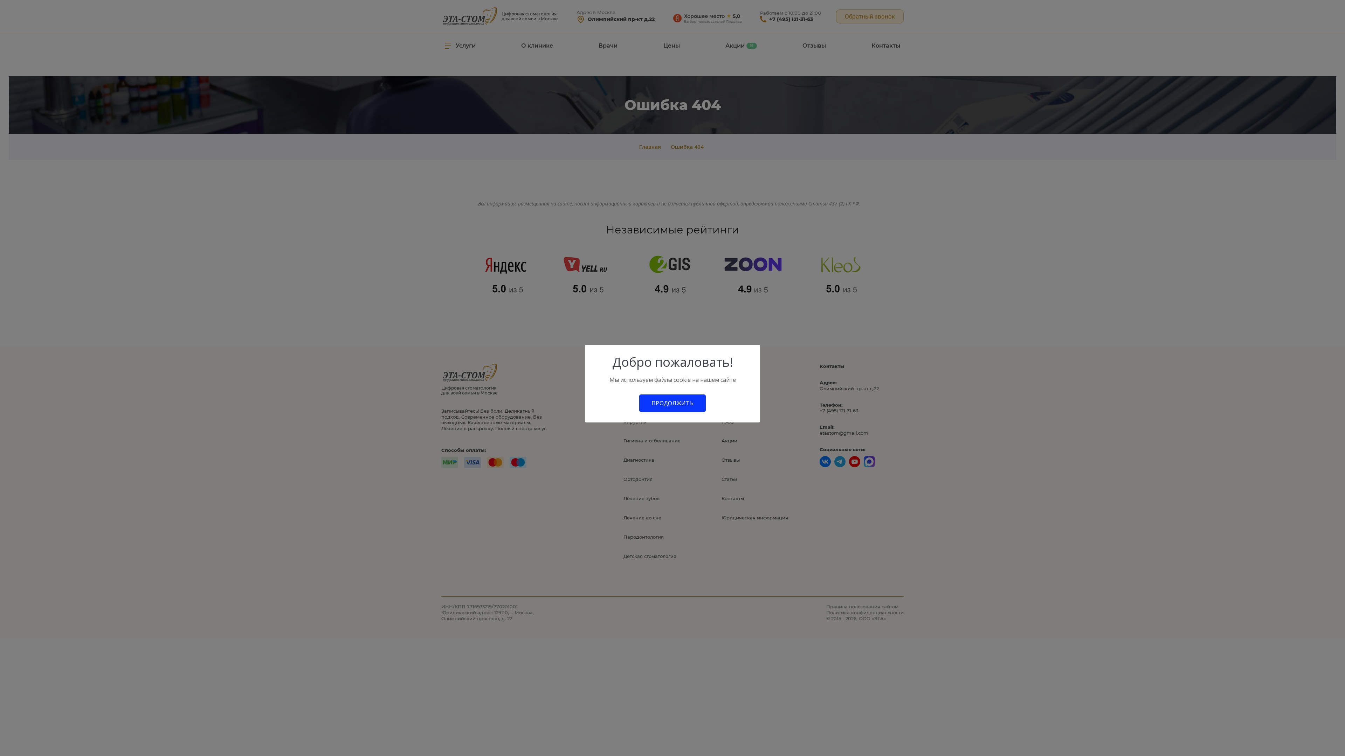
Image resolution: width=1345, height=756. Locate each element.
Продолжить (672, 403)
